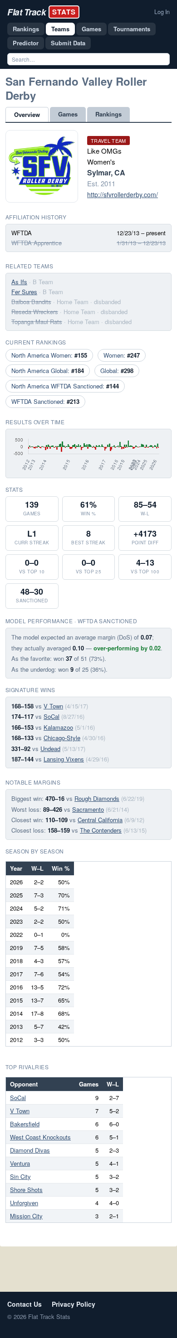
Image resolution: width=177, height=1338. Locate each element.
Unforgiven (24, 1202)
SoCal (51, 716)
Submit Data (68, 43)
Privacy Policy (73, 1304)
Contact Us (24, 1304)
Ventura (20, 1163)
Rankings (26, 28)
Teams (60, 28)
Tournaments (131, 28)
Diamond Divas (30, 1150)
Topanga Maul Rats (36, 321)
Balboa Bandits (31, 301)
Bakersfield (24, 1124)
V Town (53, 706)
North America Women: (49, 355)
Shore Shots (26, 1189)
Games (91, 28)
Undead (50, 748)
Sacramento (88, 809)
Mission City (26, 1216)
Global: (116, 370)
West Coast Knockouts (40, 1137)
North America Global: (47, 370)
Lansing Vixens (64, 759)
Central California (100, 819)
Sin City (20, 1176)
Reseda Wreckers (34, 311)
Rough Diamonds (96, 798)
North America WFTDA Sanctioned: (65, 386)
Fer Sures (24, 291)
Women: (121, 355)
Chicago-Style (62, 737)
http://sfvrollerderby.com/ (122, 194)
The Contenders (101, 830)
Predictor (26, 43)
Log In (162, 12)
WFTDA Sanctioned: (45, 401)
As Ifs (19, 281)
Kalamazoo (58, 727)
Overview (27, 114)
